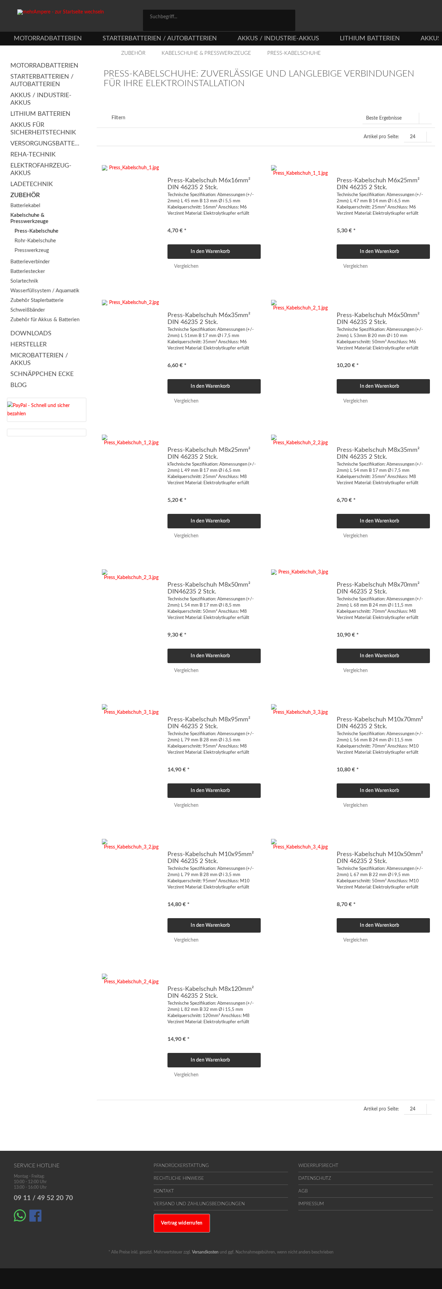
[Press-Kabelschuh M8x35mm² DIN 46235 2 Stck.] (300, 487)
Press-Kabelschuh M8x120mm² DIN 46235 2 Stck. (210, 992)
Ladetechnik (31, 184)
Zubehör (25, 195)
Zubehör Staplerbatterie (37, 300)
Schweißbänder (27, 310)
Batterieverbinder (30, 261)
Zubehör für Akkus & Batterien (44, 319)
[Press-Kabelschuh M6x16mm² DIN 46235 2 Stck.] (131, 218)
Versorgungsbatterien (46, 144)
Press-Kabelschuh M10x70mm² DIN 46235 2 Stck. (380, 723)
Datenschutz (314, 1178)
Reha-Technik (33, 155)
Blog (18, 385)
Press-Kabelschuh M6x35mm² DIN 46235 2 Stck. (208, 318)
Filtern (117, 117)
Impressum (311, 1204)
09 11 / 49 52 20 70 (43, 1198)
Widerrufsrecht (318, 1166)
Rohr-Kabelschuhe (34, 240)
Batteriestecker (27, 271)
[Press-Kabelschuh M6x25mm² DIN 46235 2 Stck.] (300, 218)
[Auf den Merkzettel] (253, 171)
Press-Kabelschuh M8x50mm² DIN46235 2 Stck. (208, 588)
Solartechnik (24, 281)
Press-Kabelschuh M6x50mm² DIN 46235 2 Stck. (378, 318)
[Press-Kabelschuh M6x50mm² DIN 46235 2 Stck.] (300, 352)
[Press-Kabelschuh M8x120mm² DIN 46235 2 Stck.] (131, 1026)
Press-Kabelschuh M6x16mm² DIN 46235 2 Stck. (208, 184)
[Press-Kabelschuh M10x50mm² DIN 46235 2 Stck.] (300, 891)
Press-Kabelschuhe (35, 231)
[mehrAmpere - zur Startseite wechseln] (80, 20)
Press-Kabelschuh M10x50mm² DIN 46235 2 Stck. (380, 857)
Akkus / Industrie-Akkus (40, 99)
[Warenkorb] (425, 18)
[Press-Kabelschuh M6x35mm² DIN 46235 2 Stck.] (131, 352)
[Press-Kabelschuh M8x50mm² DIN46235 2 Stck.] (131, 622)
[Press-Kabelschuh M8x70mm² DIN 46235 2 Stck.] (300, 622)
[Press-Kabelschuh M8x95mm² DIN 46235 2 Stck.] (131, 757)
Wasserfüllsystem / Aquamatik (44, 290)
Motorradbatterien (44, 66)
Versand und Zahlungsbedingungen (199, 1204)
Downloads (30, 334)
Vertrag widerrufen (182, 1223)
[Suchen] (287, 16)
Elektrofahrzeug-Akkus (40, 169)
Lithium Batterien (40, 114)
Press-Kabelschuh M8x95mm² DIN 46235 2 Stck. (208, 723)
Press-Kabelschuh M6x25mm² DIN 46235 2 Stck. (378, 184)
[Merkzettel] (367, 18)
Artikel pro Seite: (381, 136)
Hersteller (28, 345)
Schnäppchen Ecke (42, 374)
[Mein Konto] (397, 18)
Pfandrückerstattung (181, 1166)
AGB (303, 1191)
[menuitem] (219, 20)
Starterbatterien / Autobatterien (42, 81)
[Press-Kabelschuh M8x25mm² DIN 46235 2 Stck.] (131, 487)
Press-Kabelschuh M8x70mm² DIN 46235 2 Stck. (378, 588)
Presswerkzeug (31, 250)
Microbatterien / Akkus (39, 359)
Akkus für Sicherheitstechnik (43, 129)
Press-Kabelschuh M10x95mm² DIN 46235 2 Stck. (210, 857)
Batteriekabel (25, 205)
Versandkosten (205, 1252)
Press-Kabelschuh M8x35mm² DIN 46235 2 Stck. (378, 453)
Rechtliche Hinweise (179, 1178)
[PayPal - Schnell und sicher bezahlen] (45, 410)
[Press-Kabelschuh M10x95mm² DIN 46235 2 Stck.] (131, 891)
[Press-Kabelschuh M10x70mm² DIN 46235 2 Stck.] (300, 757)
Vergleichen (186, 266)
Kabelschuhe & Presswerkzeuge (29, 218)
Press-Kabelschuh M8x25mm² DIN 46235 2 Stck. (208, 453)
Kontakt (164, 1191)
